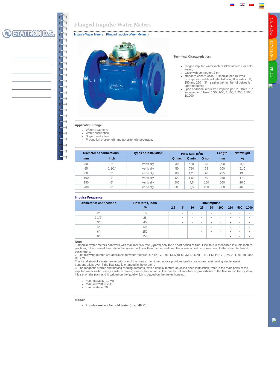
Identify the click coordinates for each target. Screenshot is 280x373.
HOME (45, 61)
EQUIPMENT (39, 69)
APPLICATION (38, 85)
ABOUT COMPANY (34, 77)
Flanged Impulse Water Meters (126, 34)
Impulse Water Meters (88, 34)
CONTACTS (40, 93)
